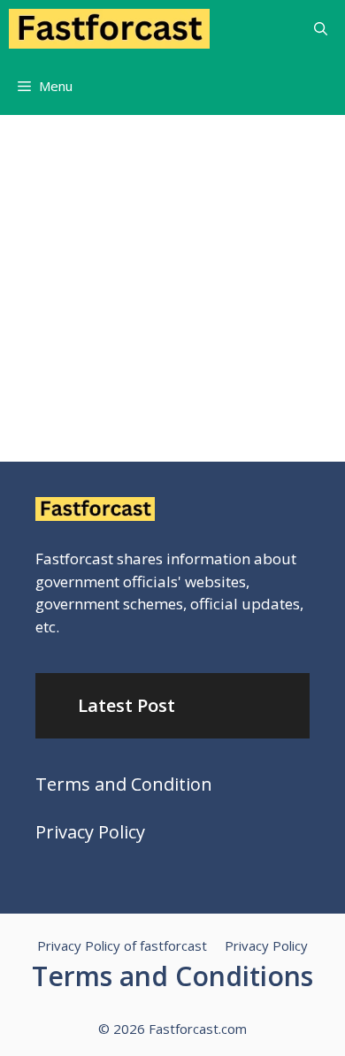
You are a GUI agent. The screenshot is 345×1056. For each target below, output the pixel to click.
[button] (320, 28)
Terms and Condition (123, 784)
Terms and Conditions (172, 976)
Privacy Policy (90, 832)
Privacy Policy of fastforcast (122, 945)
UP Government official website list (145, 286)
